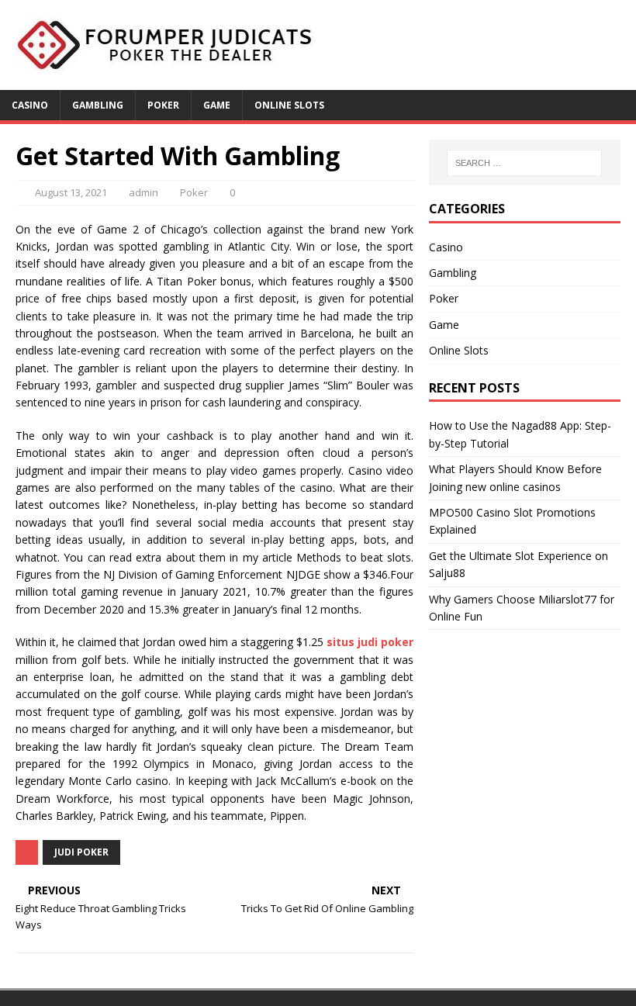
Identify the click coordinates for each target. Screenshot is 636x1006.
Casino (30, 105)
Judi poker (81, 852)
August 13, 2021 (71, 192)
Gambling (97, 105)
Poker (163, 105)
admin (143, 192)
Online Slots (289, 105)
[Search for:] (524, 163)
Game (216, 105)
